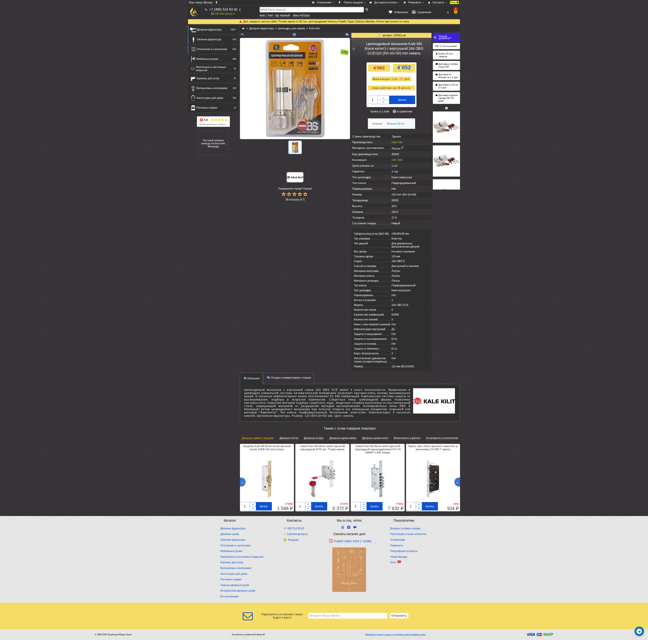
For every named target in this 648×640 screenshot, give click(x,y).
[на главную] (194, 12)
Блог (393, 562)
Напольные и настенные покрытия (211, 69)
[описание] (294, 34)
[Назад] (242, 34)
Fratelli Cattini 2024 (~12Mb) (352, 541)
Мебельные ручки (207, 59)
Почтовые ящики (206, 107)
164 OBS (397, 160)
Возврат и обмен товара (405, 528)
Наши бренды (399, 556)
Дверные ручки (229, 534)
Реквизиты (396, 545)
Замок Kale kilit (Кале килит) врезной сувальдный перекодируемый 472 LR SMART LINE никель (378, 449)
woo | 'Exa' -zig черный (275, 15)
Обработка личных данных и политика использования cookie (395, 634)
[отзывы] (347, 34)
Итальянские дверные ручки (237, 590)
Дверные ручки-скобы (342, 438)
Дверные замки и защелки (258, 438)
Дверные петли (288, 438)
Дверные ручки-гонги (375, 438)
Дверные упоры (314, 438)
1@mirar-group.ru (224, 13)
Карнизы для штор (207, 78)
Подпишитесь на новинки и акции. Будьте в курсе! (282, 616)
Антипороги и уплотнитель (442, 438)
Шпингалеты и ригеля (407, 438)
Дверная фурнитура (209, 29)
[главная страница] (243, 28)
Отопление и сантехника (212, 49)
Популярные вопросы (403, 551)
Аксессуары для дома (209, 97)
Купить (402, 99)
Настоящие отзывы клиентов (408, 534)
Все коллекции (229, 596)
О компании (397, 539)
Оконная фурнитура (209, 39)
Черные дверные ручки (234, 585)
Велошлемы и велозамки (211, 88)
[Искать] (367, 9)
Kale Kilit (397, 142)
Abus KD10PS (301, 15)
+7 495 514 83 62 (294, 528)
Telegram (293, 539)
